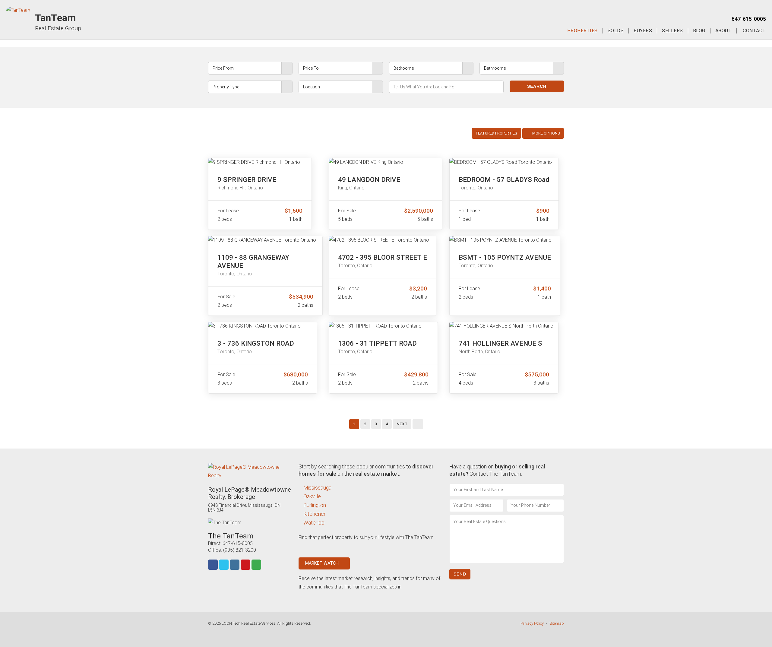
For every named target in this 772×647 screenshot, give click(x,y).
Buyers (643, 30)
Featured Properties (496, 133)
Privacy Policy (532, 623)
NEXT (402, 424)
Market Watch (322, 563)
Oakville (312, 496)
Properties (582, 30)
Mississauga (317, 488)
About (723, 30)
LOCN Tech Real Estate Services (248, 623)
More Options (545, 133)
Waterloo (313, 523)
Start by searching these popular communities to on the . (366, 470)
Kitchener (314, 514)
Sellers (672, 30)
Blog (699, 30)
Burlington (314, 505)
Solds (616, 30)
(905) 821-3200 (239, 550)
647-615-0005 (749, 19)
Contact (754, 30)
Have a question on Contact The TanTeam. (497, 470)
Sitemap (557, 623)
